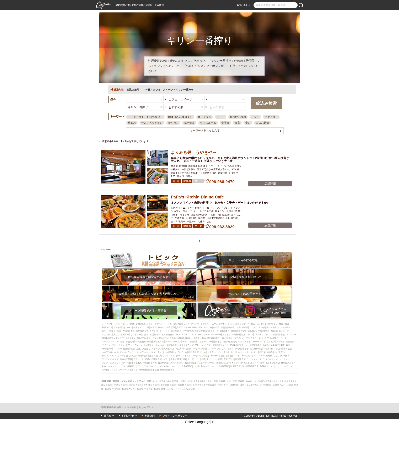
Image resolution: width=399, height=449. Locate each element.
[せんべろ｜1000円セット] (244, 287)
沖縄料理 (236, 334)
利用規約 (150, 415)
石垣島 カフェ (128, 389)
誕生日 (153, 327)
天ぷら (203, 352)
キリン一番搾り (248, 345)
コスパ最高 (262, 122)
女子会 (225, 122)
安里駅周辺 (235, 345)
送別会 (224, 327)
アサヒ (105, 370)
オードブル (204, 117)
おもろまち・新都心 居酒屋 (258, 381)
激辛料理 (153, 356)
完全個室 (189, 122)
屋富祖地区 (136, 363)
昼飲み (132, 122)
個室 (237, 122)
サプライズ (188, 345)
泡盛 (283, 334)
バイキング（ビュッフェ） (277, 359)
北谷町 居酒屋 (135, 385)
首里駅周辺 (163, 363)
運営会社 (109, 415)
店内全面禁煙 (126, 359)
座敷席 (245, 327)
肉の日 (168, 341)
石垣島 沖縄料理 (112, 389)
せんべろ (173, 122)
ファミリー (271, 117)
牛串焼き (285, 356)
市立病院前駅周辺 (250, 366)
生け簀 (153, 363)
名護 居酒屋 (198, 385)
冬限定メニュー (267, 366)
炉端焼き (239, 348)
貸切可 (179, 327)
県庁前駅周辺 (213, 338)
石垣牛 (270, 352)
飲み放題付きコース (122, 327)
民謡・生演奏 (123, 331)
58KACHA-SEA (109, 356)
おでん (210, 352)
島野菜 (262, 352)
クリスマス (188, 331)
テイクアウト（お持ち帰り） (145, 117)
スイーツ (224, 345)
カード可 (165, 331)
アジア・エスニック (111, 363)
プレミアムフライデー (148, 366)
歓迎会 (274, 331)
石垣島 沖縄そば (144, 389)
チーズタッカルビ (255, 359)
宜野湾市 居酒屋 (151, 385)
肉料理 (216, 327)
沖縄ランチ (223, 385)
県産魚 (173, 338)
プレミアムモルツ (225, 348)
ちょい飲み (107, 334)
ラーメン (177, 341)
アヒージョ (200, 345)
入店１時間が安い (140, 356)
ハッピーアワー (204, 341)
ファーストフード (284, 366)
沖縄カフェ (245, 385)
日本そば (126, 363)
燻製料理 (172, 345)
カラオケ (253, 327)
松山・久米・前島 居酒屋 (213, 381)
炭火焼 (193, 341)
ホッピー (254, 352)
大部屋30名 (176, 331)
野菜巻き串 (107, 348)
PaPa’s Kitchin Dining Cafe (197, 197)
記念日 (157, 334)
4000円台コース (279, 338)
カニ (233, 352)
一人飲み (137, 327)
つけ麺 (196, 366)
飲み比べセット (109, 366)
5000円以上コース (250, 363)
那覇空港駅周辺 (167, 370)
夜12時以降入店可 (197, 348)
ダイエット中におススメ (113, 345)
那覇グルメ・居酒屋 (156, 381)
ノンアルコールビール (199, 334)
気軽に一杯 (283, 331)
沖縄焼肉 (267, 385)
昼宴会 (126, 348)
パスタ (224, 338)
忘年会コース (212, 331)
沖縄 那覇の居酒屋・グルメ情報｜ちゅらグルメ (127, 407)
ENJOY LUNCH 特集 (179, 363)
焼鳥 (127, 334)
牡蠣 (133, 348)
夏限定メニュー (288, 363)
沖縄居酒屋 (211, 385)
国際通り (235, 331)
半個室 (243, 331)
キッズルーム (208, 122)
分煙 (184, 359)
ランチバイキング (110, 359)
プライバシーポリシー (175, 415)
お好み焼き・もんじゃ (170, 366)
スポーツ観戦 (234, 338)
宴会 (113, 331)
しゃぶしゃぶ (242, 352)
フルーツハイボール (128, 370)
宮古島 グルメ (173, 389)
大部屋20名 (147, 334)
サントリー (136, 334)
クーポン (155, 345)
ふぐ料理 (218, 359)
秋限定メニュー (223, 363)
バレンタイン (264, 338)
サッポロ (215, 356)
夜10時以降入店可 (166, 327)
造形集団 (154, 370)
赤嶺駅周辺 (224, 366)
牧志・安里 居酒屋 (235, 381)
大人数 (146, 327)
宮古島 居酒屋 (188, 389)
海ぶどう (226, 334)
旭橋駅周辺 (107, 338)
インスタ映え (284, 327)
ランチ (255, 117)
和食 (222, 331)
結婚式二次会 (234, 327)
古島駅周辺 (187, 366)
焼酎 (243, 334)
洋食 (259, 345)
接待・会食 (271, 327)
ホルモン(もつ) (109, 352)
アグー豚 (280, 341)
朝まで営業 (200, 331)
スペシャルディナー (126, 352)
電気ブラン (229, 359)
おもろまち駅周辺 (271, 345)
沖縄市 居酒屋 (120, 385)
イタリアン (157, 348)
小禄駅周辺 (274, 363)
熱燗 (171, 352)
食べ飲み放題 (238, 117)
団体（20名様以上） (180, 117)
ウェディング (198, 356)
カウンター (155, 331)
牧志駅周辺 (240, 359)
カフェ (166, 359)
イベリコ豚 (264, 356)
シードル (113, 370)
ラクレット (138, 359)
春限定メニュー (197, 363)
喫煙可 (267, 331)
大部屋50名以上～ (185, 338)
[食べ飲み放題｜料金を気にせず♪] (149, 271)
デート (221, 117)
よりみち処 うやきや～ (194, 152)
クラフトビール (183, 356)
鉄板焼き (290, 341)
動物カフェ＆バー (209, 366)
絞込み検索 (266, 103)
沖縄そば (217, 341)
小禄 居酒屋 (172, 381)
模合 (227, 331)
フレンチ (163, 356)
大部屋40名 (158, 341)
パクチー (117, 348)
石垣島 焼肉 (159, 389)
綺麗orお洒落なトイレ (233, 341)
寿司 (133, 331)
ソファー (211, 348)
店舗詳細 (270, 183)
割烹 (222, 356)
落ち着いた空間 (255, 331)
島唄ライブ (107, 327)
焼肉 (288, 345)
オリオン (131, 338)
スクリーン (252, 356)
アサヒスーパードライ (255, 341)
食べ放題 (287, 348)
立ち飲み (271, 341)
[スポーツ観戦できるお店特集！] (149, 304)
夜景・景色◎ (213, 345)
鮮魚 (139, 338)
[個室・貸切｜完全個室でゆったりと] (244, 271)
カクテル (236, 363)
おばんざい (279, 352)
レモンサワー (119, 338)
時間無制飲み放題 (143, 341)
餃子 (208, 356)
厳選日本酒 (200, 338)
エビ (180, 345)
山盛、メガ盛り (143, 348)
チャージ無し (124, 356)
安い (248, 122)
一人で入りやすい (152, 122)
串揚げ (146, 363)
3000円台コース (262, 334)
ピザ (246, 348)
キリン (210, 359)
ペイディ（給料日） (127, 366)
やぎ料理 (210, 363)
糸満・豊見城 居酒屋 (283, 381)
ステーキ (106, 331)
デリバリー (216, 334)
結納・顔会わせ (127, 341)
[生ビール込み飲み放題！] (244, 254)
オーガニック (193, 359)
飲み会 (262, 327)
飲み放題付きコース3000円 (174, 334)
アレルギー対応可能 (151, 338)
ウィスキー (291, 334)
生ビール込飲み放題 (193, 327)
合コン (165, 338)
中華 (203, 359)
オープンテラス (249, 338)
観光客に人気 (142, 331)
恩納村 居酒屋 (184, 385)
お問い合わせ (243, 5)
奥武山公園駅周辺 (153, 359)
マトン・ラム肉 (222, 352)
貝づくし (264, 363)
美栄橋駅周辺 (256, 348)
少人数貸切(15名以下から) (175, 348)
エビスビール (181, 352)
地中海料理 (193, 352)
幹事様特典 (144, 370)
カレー (164, 345)
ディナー (208, 327)
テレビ (229, 356)
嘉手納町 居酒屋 (168, 385)
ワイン (250, 334)
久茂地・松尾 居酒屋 (190, 381)
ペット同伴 (145, 345)
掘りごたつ (118, 334)
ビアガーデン (132, 345)
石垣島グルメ (279, 385)
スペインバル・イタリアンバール (152, 352)
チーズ (185, 341)
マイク (172, 356)
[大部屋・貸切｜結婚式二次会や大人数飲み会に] (149, 287)
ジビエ (277, 356)
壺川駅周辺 (235, 366)
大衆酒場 (275, 334)
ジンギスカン (239, 356)
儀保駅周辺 (175, 359)
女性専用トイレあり (273, 348)
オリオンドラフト (110, 341)
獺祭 (283, 345)
